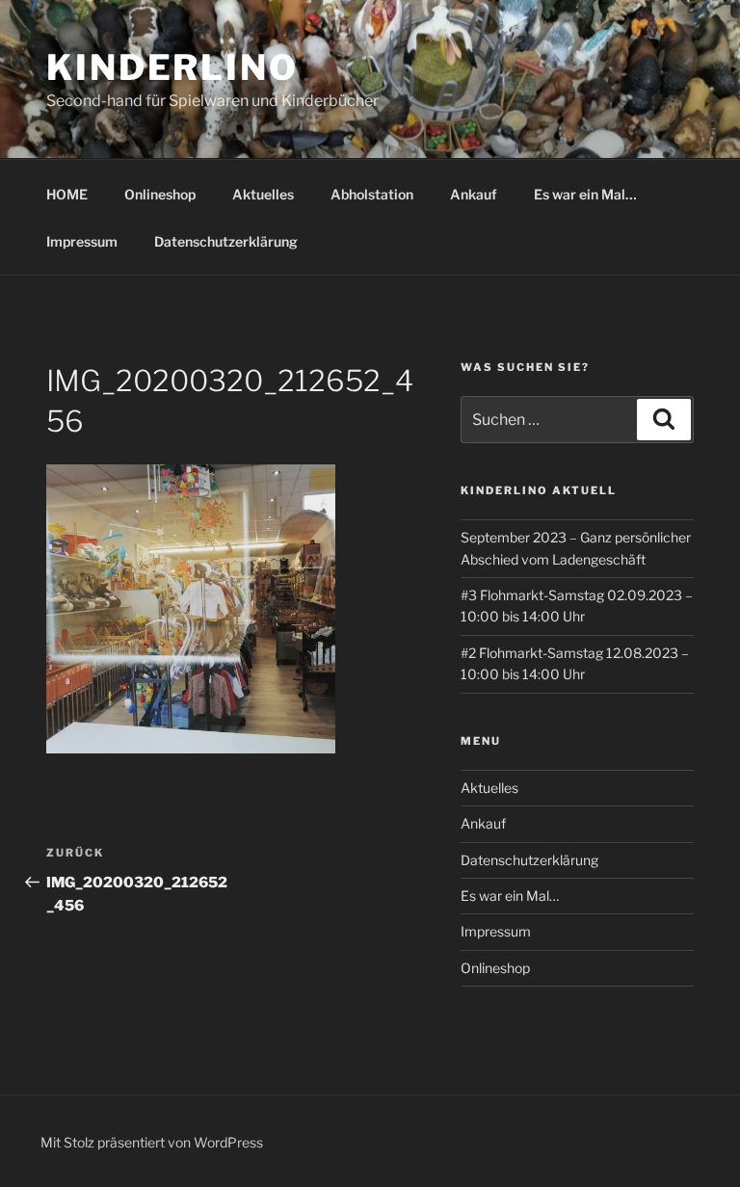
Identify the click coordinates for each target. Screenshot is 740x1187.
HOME (67, 194)
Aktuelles (263, 194)
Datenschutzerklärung (226, 241)
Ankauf (473, 194)
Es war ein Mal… (585, 194)
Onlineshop (160, 194)
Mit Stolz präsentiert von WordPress (151, 1142)
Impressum (82, 241)
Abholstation (371, 194)
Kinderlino (172, 67)
